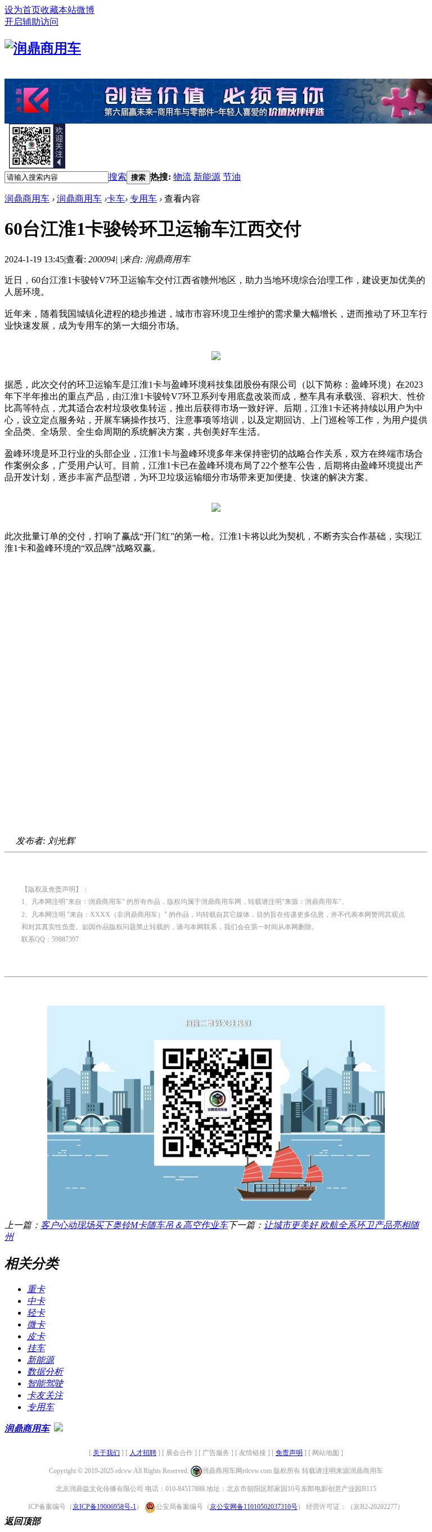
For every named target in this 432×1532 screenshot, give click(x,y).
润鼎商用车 (27, 198)
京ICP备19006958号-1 (104, 1507)
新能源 (207, 176)
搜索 (118, 176)
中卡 (36, 1301)
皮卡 (36, 1336)
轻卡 (36, 1312)
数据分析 (45, 1371)
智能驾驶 (45, 1383)
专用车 (143, 198)
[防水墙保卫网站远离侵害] (58, 1428)
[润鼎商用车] (42, 48)
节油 (232, 176)
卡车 (116, 198)
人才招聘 (142, 1453)
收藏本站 (58, 10)
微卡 (36, 1324)
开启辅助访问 (31, 21)
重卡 (36, 1289)
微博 (85, 10)
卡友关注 (45, 1395)
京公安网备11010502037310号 (254, 1507)
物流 (182, 176)
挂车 (36, 1348)
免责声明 (289, 1453)
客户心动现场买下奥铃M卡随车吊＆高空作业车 (134, 1225)
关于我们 (106, 1453)
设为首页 (22, 10)
